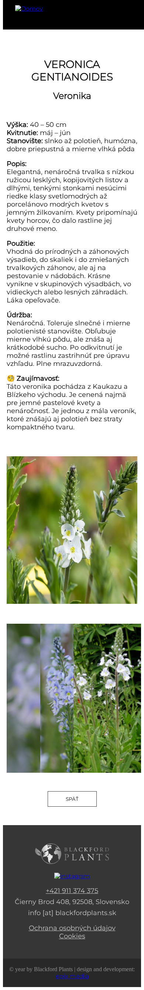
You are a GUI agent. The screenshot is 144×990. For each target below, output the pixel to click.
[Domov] (29, 8)
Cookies (72, 936)
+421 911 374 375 (72, 891)
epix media (72, 976)
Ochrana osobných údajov (72, 928)
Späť (72, 799)
